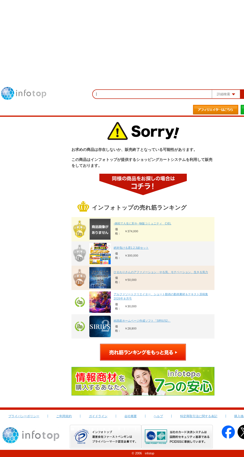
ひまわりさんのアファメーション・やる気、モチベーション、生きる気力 (161, 272)
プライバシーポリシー (23, 416)
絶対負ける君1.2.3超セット (131, 247)
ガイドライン (98, 416)
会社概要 (130, 416)
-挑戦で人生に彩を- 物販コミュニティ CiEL (142, 223)
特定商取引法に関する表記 (198, 416)
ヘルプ (158, 416)
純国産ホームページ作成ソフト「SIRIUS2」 (142, 320)
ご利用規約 (64, 416)
